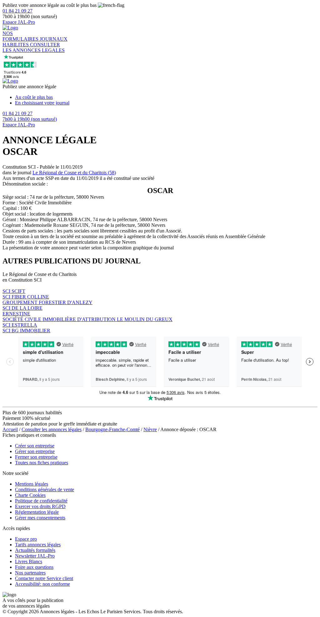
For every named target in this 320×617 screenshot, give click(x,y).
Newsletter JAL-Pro (35, 555)
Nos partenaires (30, 572)
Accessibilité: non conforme (42, 584)
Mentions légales (31, 484)
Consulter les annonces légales (52, 429)
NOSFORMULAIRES (21, 36)
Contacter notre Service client (44, 578)
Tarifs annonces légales (38, 544)
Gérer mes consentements (40, 517)
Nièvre (150, 429)
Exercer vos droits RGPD (40, 506)
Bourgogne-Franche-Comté (112, 429)
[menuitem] (166, 97)
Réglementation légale (37, 512)
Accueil (10, 429)
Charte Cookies (30, 495)
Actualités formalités (35, 550)
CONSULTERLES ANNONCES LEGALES (33, 47)
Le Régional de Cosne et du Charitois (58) (74, 172)
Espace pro (26, 539)
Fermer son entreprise (36, 457)
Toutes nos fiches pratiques (41, 462)
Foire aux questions (34, 567)
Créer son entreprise (34, 445)
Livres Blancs (28, 561)
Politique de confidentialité (41, 500)
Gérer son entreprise (35, 451)
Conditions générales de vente (44, 489)
